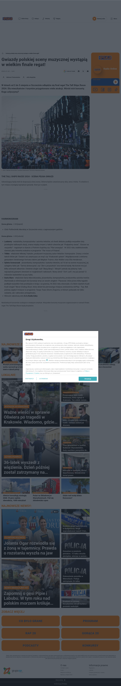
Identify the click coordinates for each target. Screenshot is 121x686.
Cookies (37, 373)
